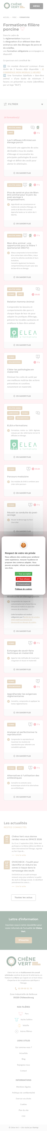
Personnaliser (23, 584)
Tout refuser (24, 579)
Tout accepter (24, 574)
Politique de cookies (23, 589)
